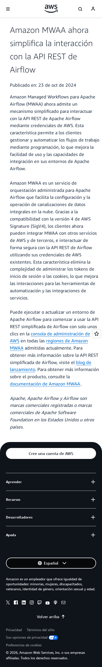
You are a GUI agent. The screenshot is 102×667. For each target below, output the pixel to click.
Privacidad (14, 630)
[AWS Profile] (93, 9)
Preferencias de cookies (24, 645)
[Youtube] (48, 603)
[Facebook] (16, 603)
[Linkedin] (24, 603)
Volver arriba (48, 616)
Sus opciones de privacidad (27, 637)
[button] (51, 453)
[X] (8, 603)
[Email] (63, 603)
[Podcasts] (55, 603)
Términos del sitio (40, 630)
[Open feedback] (96, 333)
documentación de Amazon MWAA (45, 383)
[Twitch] (40, 603)
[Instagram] (32, 603)
